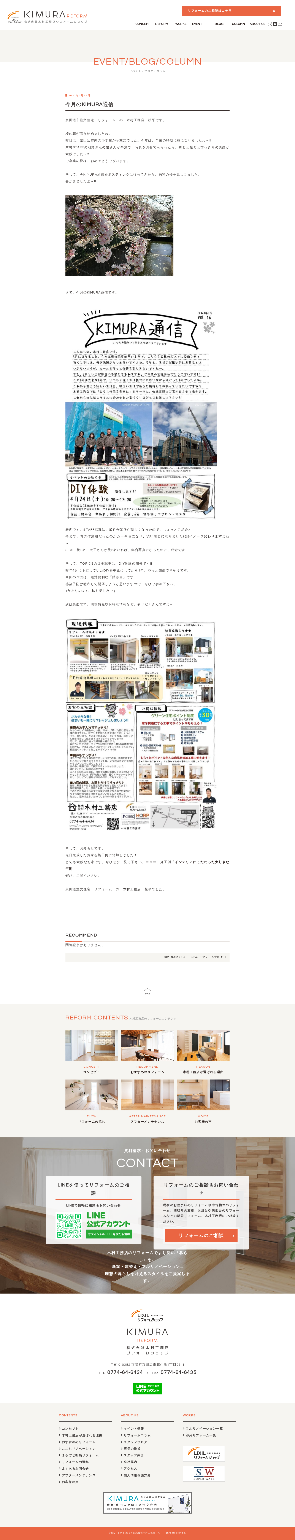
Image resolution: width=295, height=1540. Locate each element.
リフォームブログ (211, 957)
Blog (194, 957)
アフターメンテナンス (148, 1121)
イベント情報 (133, 1428)
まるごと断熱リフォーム (80, 1455)
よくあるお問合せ (75, 1468)
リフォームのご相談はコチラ (210, 10)
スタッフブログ (135, 1442)
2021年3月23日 (175, 957)
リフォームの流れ (91, 1121)
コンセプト (91, 1072)
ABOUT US (257, 23)
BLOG (219, 23)
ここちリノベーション (78, 1448)
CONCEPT (142, 23)
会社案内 (130, 1462)
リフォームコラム (137, 1435)
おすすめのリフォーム (148, 1072)
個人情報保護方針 (137, 1475)
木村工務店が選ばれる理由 (203, 1072)
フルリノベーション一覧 (204, 1428)
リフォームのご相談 (201, 1235)
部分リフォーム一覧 (200, 1435)
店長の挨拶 (132, 1448)
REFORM (161, 23)
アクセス (130, 1468)
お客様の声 (203, 1121)
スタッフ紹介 (133, 1455)
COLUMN (238, 23)
